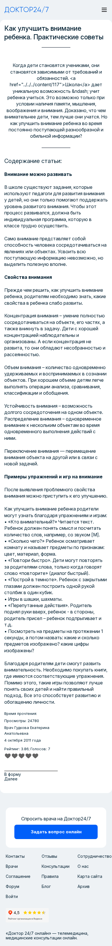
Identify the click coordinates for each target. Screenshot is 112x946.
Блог (46, 886)
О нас (83, 866)
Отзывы (49, 856)
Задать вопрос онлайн (56, 831)
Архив (84, 886)
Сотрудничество (95, 856)
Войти (12, 896)
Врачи (12, 866)
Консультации (55, 866)
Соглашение (18, 876)
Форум (12, 886)
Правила (50, 876)
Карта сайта (90, 876)
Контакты (15, 856)
